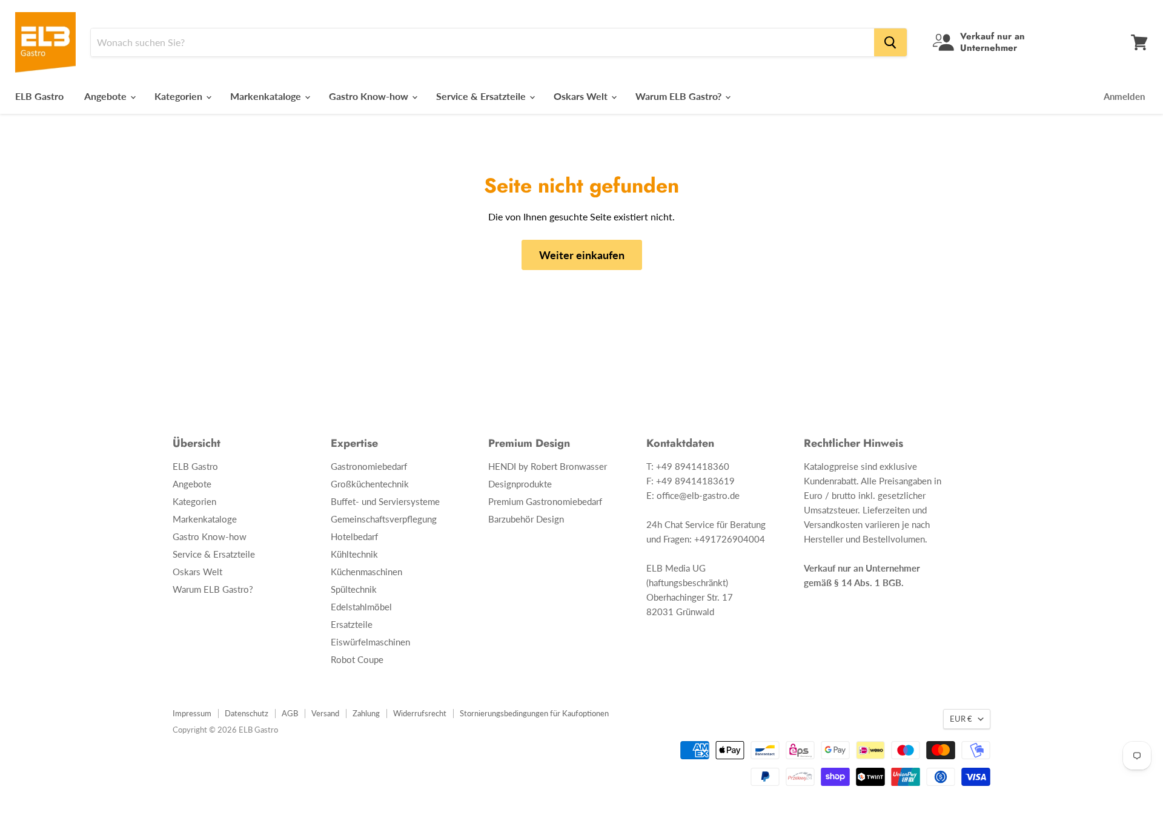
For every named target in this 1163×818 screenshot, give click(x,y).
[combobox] (482, 42)
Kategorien (179, 96)
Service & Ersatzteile (482, 96)
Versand (325, 713)
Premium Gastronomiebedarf (545, 501)
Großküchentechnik (370, 483)
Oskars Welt (582, 96)
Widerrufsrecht (419, 713)
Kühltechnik (354, 554)
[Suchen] (890, 42)
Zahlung (366, 713)
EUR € (961, 719)
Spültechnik (354, 589)
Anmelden (1124, 96)
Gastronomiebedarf (369, 466)
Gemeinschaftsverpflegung (384, 518)
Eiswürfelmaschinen (370, 641)
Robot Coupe (357, 659)
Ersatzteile (352, 624)
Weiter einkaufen (582, 255)
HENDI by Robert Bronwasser (547, 466)
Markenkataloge (266, 96)
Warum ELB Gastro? (679, 96)
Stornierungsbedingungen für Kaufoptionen (534, 713)
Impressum (192, 713)
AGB (290, 713)
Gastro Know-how (370, 96)
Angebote (106, 96)
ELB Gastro (39, 96)
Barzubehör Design (526, 518)
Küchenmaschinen (366, 571)
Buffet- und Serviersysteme (385, 501)
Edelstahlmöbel (361, 606)
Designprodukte (520, 483)
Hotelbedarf (354, 536)
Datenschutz (246, 713)
